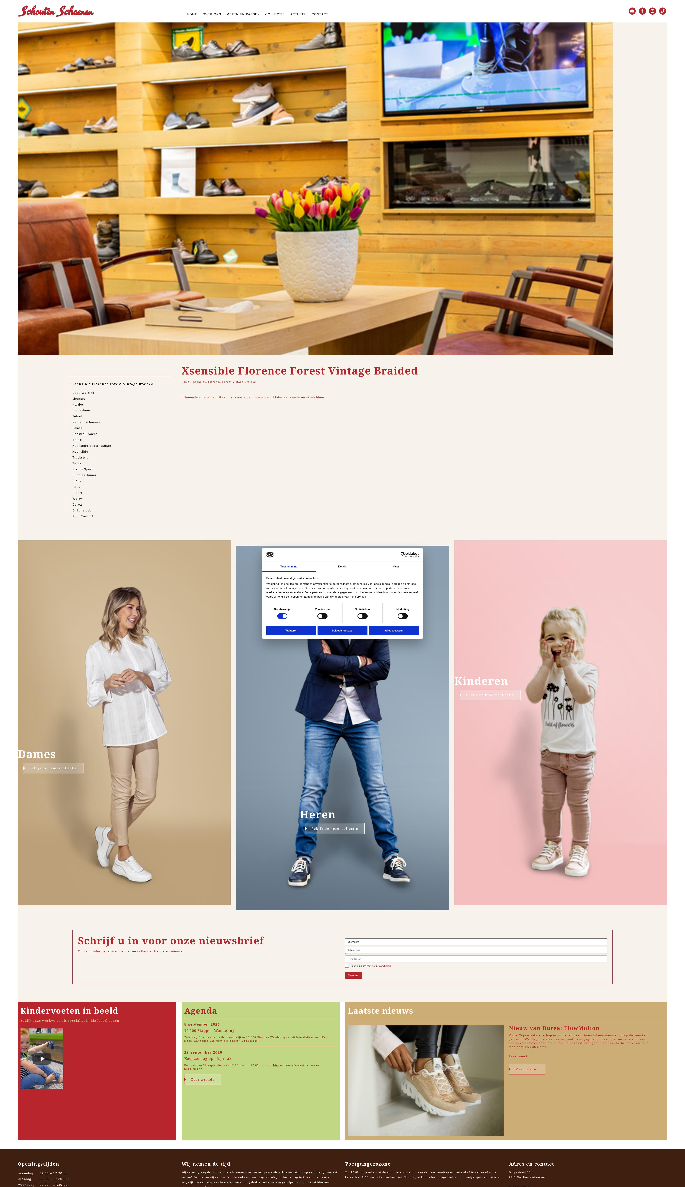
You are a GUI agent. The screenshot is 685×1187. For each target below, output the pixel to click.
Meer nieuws (527, 1069)
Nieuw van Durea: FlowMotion (554, 1028)
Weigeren (291, 630)
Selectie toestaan (342, 630)
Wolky (77, 498)
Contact (320, 14)
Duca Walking (83, 392)
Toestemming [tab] (288, 566)
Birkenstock (81, 510)
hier (276, 1065)
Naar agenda (203, 1079)
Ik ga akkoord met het (371, 965)
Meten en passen (243, 14)
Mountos (79, 398)
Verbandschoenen (86, 422)
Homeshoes (81, 410)
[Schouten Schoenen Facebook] (642, 11)
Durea (77, 504)
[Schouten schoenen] (56, 11)
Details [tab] (342, 566)
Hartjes (78, 404)
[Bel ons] (662, 11)
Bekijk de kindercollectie (490, 695)
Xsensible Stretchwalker (91, 445)
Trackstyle (80, 457)
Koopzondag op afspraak (208, 1058)
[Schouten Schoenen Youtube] (632, 11)
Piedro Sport (82, 469)
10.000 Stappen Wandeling (209, 1030)
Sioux (77, 481)
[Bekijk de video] (42, 1059)
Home (192, 14)
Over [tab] (396, 566)
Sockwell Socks (85, 433)
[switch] (322, 616)
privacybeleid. (384, 965)
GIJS (76, 486)
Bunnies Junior (84, 475)
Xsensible (80, 451)
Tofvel (77, 416)
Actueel (298, 14)
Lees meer (250, 1040)
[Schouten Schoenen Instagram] (652, 11)
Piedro (77, 492)
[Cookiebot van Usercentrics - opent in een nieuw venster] (403, 554)
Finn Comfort (82, 516)
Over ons (212, 14)
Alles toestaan (394, 630)
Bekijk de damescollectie (53, 768)
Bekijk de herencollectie (335, 828)
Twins (77, 463)
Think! (77, 439)
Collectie (275, 14)
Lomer (77, 428)
